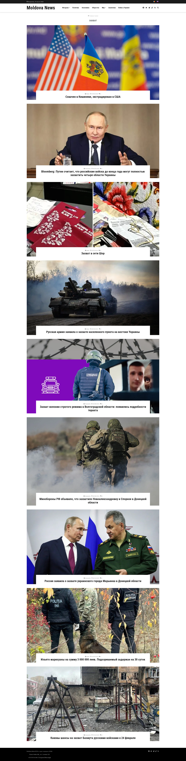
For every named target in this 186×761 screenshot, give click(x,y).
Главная (91, 16)
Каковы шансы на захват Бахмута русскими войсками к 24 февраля (93, 738)
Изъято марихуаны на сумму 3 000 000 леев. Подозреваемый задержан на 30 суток (93, 659)
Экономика (85, 8)
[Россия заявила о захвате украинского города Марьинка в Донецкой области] (93, 546)
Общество (95, 8)
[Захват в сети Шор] (93, 219)
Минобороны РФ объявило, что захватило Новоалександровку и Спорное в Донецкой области (92, 500)
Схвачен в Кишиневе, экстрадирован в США (93, 96)
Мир (103, 8)
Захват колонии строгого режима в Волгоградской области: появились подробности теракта (93, 408)
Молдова (65, 8)
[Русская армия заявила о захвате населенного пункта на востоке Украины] (93, 297)
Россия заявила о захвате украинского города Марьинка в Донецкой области (93, 581)
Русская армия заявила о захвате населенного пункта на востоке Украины (93, 332)
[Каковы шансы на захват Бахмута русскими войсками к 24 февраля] (93, 703)
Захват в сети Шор (93, 253)
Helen (87, 94)
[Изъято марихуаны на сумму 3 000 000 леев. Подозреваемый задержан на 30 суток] (93, 625)
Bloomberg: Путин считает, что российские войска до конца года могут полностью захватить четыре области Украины (93, 173)
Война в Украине (124, 8)
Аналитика (112, 8)
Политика (75, 8)
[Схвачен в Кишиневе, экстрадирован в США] (93, 62)
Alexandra (88, 168)
